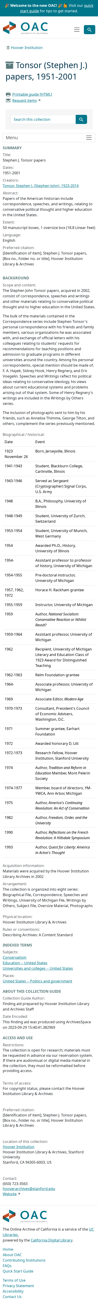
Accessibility (13, 1291)
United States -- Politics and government (37, 981)
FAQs (7, 1265)
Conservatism (14, 957)
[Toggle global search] (89, 29)
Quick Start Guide (18, 1271)
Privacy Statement (18, 1285)
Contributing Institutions (24, 1260)
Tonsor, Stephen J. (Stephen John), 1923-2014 (41, 185)
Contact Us (12, 1296)
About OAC (12, 1254)
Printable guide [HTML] (32, 94)
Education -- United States (25, 962)
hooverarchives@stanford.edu (29, 1188)
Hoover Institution (27, 47)
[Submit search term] (81, 119)
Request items (24, 100)
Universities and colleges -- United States (38, 968)
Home (8, 1249)
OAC (25, 28)
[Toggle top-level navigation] (77, 29)
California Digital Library (51, 1240)
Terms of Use (14, 1280)
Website (10, 1193)
